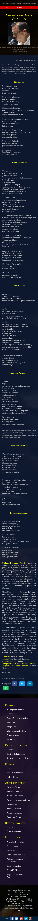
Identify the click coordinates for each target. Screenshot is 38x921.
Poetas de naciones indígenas (19, 800)
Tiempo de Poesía (14, 817)
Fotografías (11, 726)
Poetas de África (13, 787)
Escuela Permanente (15, 773)
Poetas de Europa (14, 808)
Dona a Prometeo (14, 866)
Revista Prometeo (15, 822)
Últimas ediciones (14, 831)
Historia (10, 714)
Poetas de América (14, 791)
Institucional (12, 837)
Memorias (11, 722)
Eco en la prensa (13, 735)
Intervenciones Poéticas (16, 731)
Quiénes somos (13, 846)
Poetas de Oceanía (14, 813)
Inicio (6, 7)
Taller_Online (12, 777)
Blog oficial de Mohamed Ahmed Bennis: (19, 663)
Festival (10, 705)
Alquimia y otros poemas (15, 666)
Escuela (10, 764)
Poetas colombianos (15, 796)
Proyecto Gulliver (16, 745)
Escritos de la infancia (16, 754)
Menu (20, 7)
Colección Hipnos (14, 870)
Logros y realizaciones (16, 854)
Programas (11, 850)
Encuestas (11, 739)
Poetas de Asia (13, 804)
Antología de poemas (15, 709)
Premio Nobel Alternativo (17, 718)
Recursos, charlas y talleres (18, 758)
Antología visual (15, 782)
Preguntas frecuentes (15, 842)
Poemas (6, 657)
